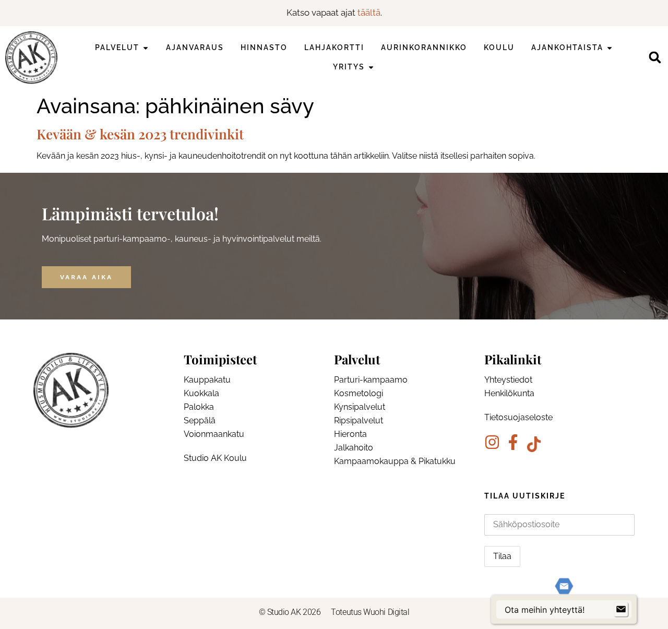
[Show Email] (621, 609)
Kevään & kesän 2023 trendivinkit (140, 134)
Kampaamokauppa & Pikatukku (395, 461)
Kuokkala (201, 393)
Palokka (199, 407)
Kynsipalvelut (359, 407)
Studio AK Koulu (215, 458)
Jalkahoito (353, 448)
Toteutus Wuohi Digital (370, 612)
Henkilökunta (509, 393)
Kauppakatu (207, 380)
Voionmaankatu (214, 434)
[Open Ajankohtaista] (609, 47)
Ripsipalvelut (358, 420)
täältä (368, 12)
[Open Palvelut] (145, 47)
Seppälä (200, 420)
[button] (655, 57)
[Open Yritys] (371, 67)
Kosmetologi (358, 393)
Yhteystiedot (508, 380)
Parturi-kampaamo (371, 380)
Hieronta (350, 434)
